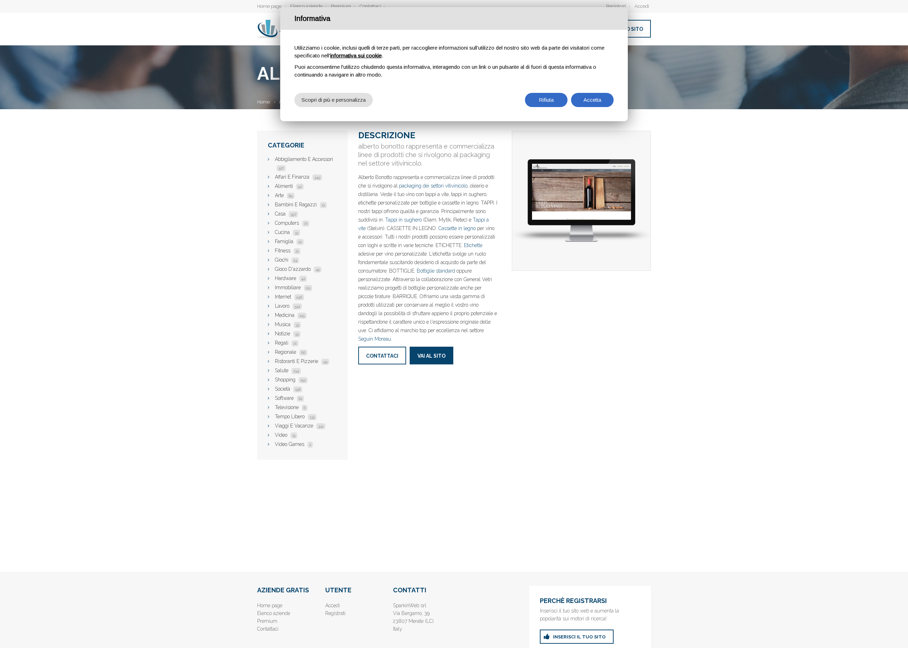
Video (285, 435)
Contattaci (370, 6)
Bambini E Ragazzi (300, 204)
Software (288, 398)
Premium (341, 6)
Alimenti (288, 186)
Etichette (473, 245)
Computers (291, 223)
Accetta (592, 100)
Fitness (287, 250)
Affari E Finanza (297, 177)
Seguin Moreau (374, 339)
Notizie (287, 333)
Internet (288, 297)
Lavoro (287, 306)
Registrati (616, 6)
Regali (286, 343)
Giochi (286, 260)
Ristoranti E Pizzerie (301, 361)
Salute (287, 370)
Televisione (290, 407)
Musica (287, 324)
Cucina (286, 232)
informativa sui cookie (356, 55)
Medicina (290, 315)
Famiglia (288, 241)
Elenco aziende (306, 6)
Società (287, 389)
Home (263, 102)
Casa (285, 214)
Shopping (290, 379)
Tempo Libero (295, 416)
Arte (284, 195)
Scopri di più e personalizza (333, 100)
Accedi (642, 6)
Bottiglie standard (436, 271)
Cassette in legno (457, 228)
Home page (269, 6)
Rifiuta (546, 100)
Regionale (290, 352)
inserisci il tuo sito (579, 636)
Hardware (290, 278)
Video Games (293, 444)
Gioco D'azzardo (297, 269)
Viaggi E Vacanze (299, 426)
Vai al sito (431, 356)
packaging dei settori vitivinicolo (433, 186)
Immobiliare (292, 287)
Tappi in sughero (403, 220)
